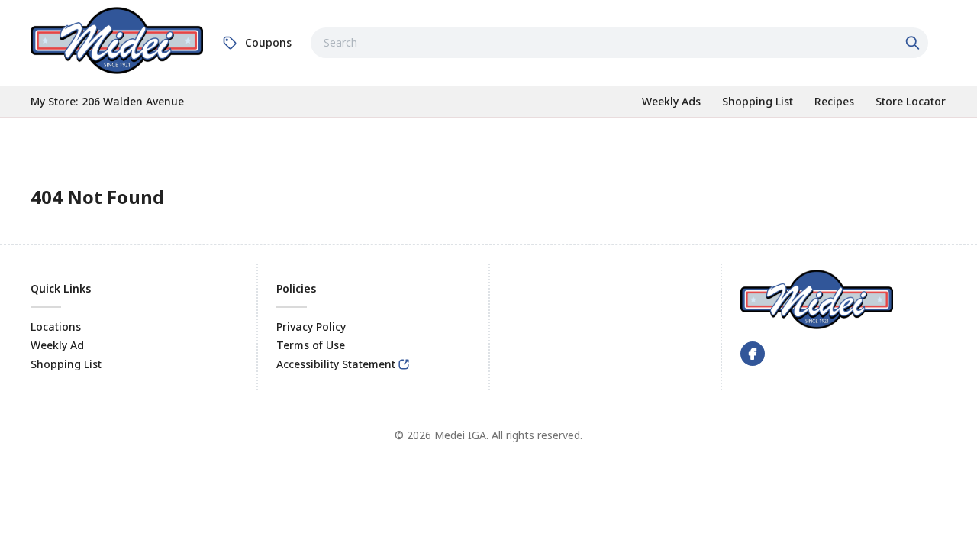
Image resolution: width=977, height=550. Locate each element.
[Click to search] (914, 42)
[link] (117, 40)
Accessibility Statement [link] (335, 364)
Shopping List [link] (66, 364)
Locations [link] (56, 326)
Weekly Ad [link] (57, 345)
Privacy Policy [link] (311, 326)
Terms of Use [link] (310, 345)
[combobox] (620, 43)
